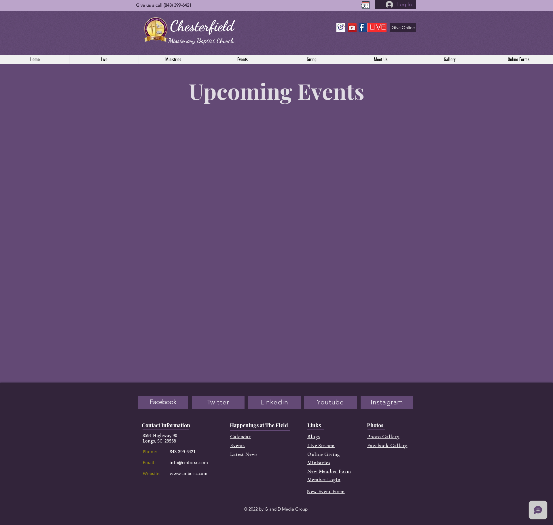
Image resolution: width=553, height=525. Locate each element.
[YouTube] (352, 27)
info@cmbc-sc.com (188, 462)
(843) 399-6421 (178, 5)
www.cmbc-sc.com (188, 473)
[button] (518, 59)
